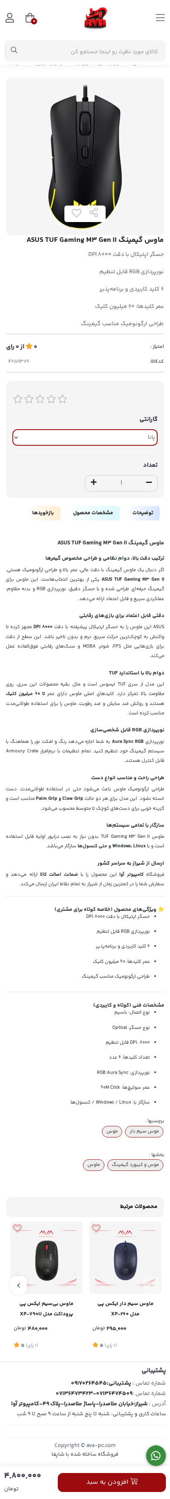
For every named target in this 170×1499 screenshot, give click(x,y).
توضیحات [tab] (142, 513)
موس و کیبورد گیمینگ (135, 1164)
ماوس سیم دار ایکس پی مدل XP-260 (125, 1309)
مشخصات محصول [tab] (93, 513)
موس (112, 1131)
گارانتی (148, 419)
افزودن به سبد (108, 1482)
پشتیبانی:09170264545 (101, 1383)
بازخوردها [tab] (43, 513)
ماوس (93, 1164)
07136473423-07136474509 (94, 1393)
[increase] (93, 483)
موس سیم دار (144, 1131)
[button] (151, 1285)
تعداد (150, 465)
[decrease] (149, 483)
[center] (14, 51)
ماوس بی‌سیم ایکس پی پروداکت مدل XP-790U (46, 1309)
